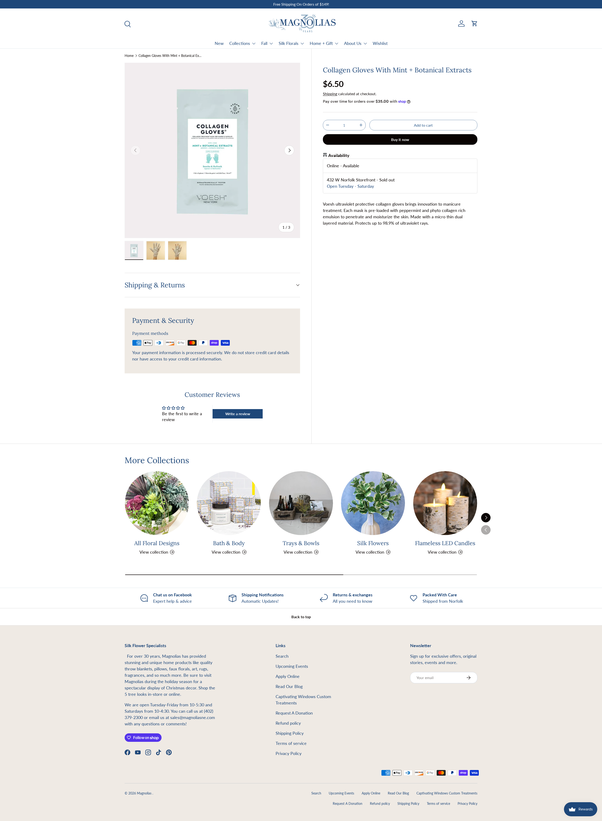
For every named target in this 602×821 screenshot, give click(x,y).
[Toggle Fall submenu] (271, 43)
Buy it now (400, 139)
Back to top (301, 616)
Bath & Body (229, 543)
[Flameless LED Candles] (445, 503)
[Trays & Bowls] (301, 503)
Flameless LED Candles (445, 543)
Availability (338, 155)
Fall (264, 43)
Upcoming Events (292, 666)
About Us (352, 43)
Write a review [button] (237, 413)
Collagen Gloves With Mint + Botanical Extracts (170, 56)
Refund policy (288, 723)
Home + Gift (321, 43)
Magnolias (144, 793)
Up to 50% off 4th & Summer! (303, 4)
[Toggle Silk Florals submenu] (302, 43)
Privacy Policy (288, 753)
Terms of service (291, 743)
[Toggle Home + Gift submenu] (336, 43)
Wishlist (380, 43)
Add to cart (423, 125)
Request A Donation (294, 712)
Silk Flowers (373, 543)
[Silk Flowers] (373, 503)
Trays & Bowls (301, 543)
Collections (239, 43)
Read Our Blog (289, 686)
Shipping (330, 93)
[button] (474, 23)
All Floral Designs (156, 543)
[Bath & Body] (229, 503)
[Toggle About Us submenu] (365, 43)
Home (129, 56)
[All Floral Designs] (157, 503)
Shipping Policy (290, 733)
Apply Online (288, 676)
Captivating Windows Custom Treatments (446, 793)
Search (282, 656)
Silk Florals (288, 43)
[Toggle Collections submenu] (254, 43)
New (219, 43)
